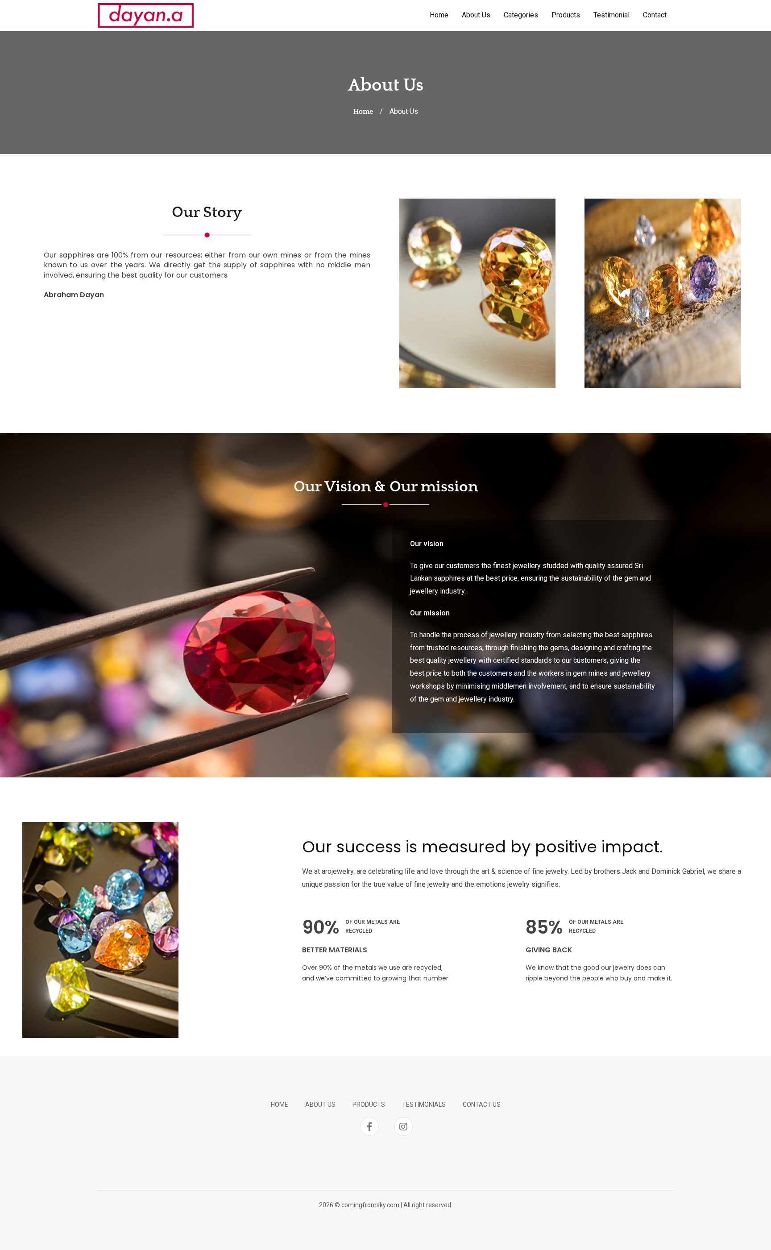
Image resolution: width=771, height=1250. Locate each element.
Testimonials (424, 1104)
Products (565, 15)
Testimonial (611, 15)
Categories (521, 15)
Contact (655, 15)
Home (439, 15)
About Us (476, 15)
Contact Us (482, 1104)
